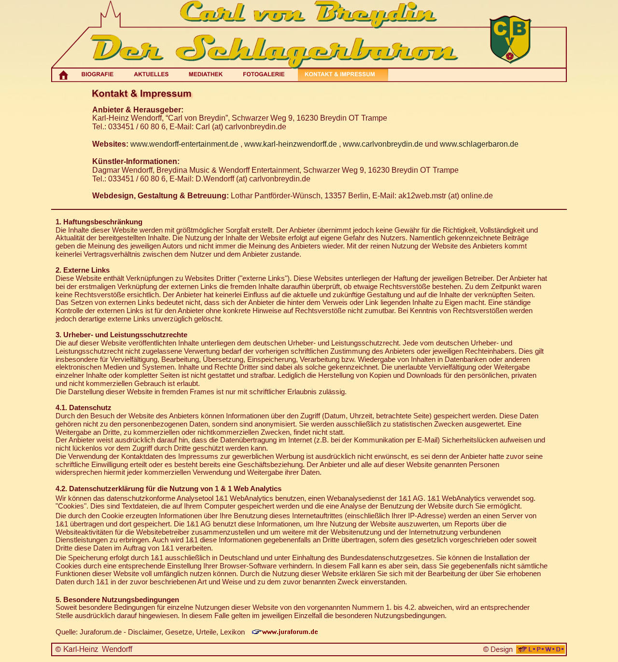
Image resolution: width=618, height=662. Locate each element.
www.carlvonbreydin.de (383, 144)
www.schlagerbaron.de (479, 144)
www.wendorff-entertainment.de (184, 144)
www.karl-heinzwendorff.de (290, 144)
